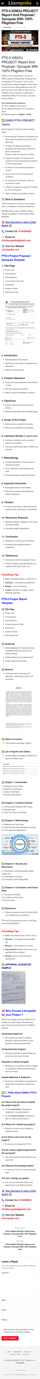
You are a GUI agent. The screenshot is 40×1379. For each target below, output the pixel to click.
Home (9, 1352)
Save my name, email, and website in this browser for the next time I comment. (19, 1330)
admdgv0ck (7, 27)
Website (4, 1320)
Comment (6, 1273)
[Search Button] (37, 3)
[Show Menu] (3, 3)
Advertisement (17, 1352)
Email (4, 1310)
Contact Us (27, 1352)
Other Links (26, 1354)
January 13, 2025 (20, 27)
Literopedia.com (10, 249)
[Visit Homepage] (19, 3)
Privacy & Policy (15, 1354)
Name (4, 1300)
